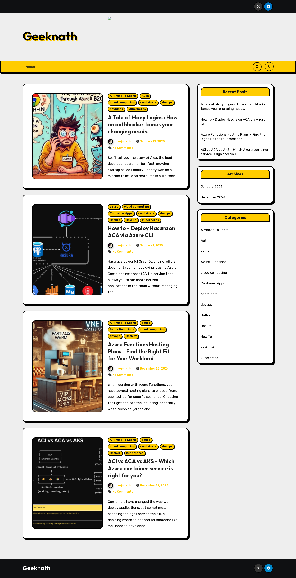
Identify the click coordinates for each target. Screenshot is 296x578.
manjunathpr (124, 141)
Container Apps (121, 213)
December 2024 (213, 197)
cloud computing (122, 102)
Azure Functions (122, 329)
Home (30, 67)
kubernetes (137, 109)
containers (148, 102)
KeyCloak (116, 109)
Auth (145, 96)
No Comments (123, 148)
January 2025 (212, 187)
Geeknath (50, 36)
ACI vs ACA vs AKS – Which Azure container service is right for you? (141, 468)
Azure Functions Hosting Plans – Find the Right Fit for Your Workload (139, 351)
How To (131, 220)
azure (114, 206)
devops (167, 102)
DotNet (131, 336)
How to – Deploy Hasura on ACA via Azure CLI (141, 232)
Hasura (115, 220)
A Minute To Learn (123, 96)
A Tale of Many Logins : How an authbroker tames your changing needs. (143, 124)
